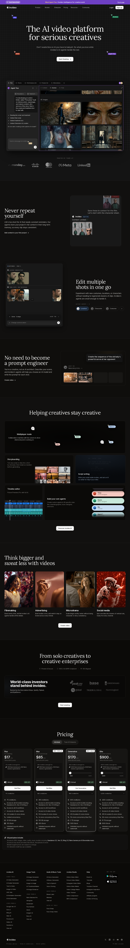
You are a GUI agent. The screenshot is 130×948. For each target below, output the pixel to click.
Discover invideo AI (65, 528)
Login (111, 7)
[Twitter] (105, 939)
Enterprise (57, 7)
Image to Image (31, 883)
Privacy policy (11, 944)
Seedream (30, 903)
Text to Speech (51, 883)
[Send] (35, 147)
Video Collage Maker (73, 889)
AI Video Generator (12, 880)
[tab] (10, 83)
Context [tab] (44, 88)
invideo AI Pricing (92, 898)
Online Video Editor (73, 877)
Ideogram (29, 900)
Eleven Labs (50, 894)
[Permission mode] (33, 88)
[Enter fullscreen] (122, 87)
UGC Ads (9, 892)
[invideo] (11, 940)
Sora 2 (8, 909)
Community (85, 7)
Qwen (28, 910)
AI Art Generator (32, 880)
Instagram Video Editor (74, 883)
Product (37, 7)
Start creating (65, 705)
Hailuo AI (9, 922)
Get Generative (80, 788)
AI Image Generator (33, 877)
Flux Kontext (30, 907)
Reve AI (29, 916)
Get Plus (17, 788)
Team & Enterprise (70, 742)
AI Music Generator (53, 880)
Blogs (88, 883)
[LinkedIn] (109, 939)
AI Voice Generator (53, 877)
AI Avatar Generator (12, 883)
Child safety (40, 944)
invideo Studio (72, 872)
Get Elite (113, 788)
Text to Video (10, 886)
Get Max (49, 788)
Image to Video (11, 889)
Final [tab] (62, 88)
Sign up (119, 7)
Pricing (66, 7)
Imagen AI (30, 913)
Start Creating (64, 59)
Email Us (89, 877)
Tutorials (89, 880)
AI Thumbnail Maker (33, 886)
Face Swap (50, 908)
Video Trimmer (71, 892)
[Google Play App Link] (115, 876)
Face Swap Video (52, 911)
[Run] (58, 322)
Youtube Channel (92, 886)
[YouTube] (117, 939)
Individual (57, 742)
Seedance (9, 925)
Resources (74, 7)
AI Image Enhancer (32, 889)
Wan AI (8, 916)
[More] (36, 88)
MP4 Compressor (72, 898)
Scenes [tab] (54, 88)
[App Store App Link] (115, 881)
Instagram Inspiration (93, 889)
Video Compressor (72, 895)
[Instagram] (113, 939)
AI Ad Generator (11, 898)
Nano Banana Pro (32, 897)
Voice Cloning (51, 886)
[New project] (64, 83)
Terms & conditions (27, 944)
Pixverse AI (9, 919)
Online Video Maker (73, 886)
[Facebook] (122, 939)
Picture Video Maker (73, 880)
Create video (64, 625)
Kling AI (8, 913)
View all (8, 928)
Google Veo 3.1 (11, 906)
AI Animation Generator (13, 895)
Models (47, 7)
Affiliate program (92, 895)
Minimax (49, 897)
